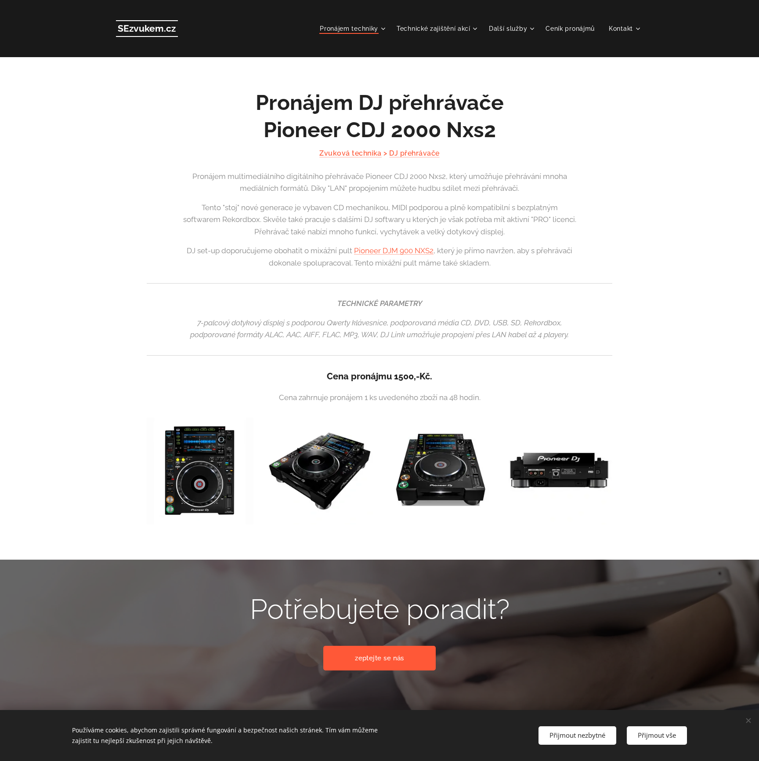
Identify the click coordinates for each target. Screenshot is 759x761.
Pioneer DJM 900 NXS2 (394, 250)
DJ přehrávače (414, 153)
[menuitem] (354, 29)
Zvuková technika (350, 153)
